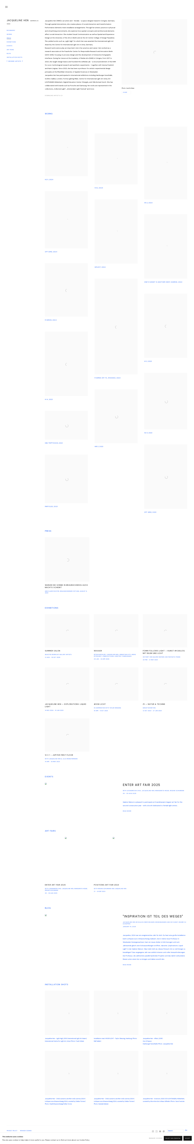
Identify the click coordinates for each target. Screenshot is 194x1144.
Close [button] (122, 542)
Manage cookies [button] (155, 1138)
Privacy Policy (91, 598)
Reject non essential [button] (173, 1138)
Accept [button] (187, 1138)
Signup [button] (76, 583)
